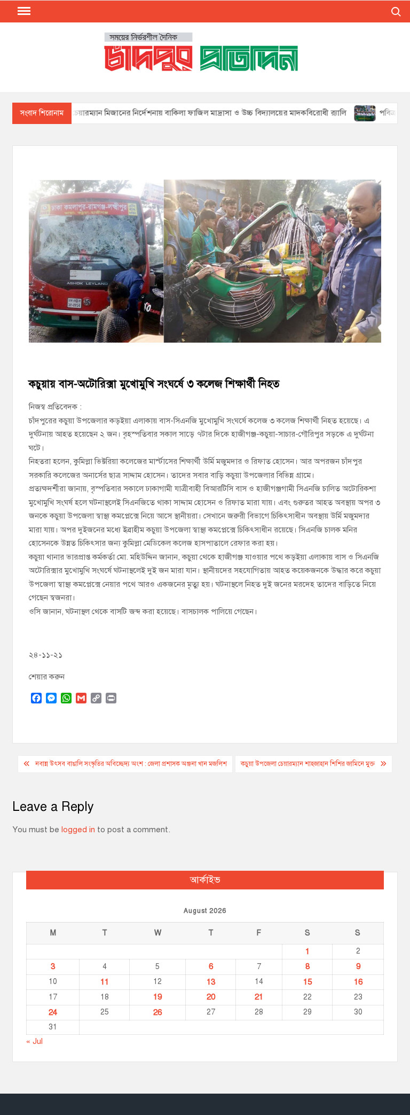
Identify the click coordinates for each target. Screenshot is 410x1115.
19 (157, 997)
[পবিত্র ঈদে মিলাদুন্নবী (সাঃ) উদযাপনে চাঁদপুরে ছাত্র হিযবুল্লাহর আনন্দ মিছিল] (347, 113)
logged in (78, 829)
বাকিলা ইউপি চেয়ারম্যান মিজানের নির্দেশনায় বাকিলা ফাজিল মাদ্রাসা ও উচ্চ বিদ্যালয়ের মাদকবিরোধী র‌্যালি (170, 113)
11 (104, 982)
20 (211, 997)
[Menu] (23, 11)
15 (307, 982)
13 (211, 982)
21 (259, 997)
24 (53, 1012)
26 (157, 1012)
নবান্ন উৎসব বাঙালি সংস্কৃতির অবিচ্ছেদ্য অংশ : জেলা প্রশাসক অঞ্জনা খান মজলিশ (131, 764)
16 (358, 982)
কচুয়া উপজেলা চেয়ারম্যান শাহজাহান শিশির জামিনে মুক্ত (308, 764)
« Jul (34, 1041)
